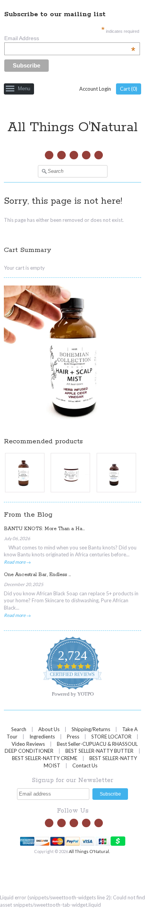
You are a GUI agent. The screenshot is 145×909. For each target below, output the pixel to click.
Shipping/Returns (91, 729)
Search (18, 729)
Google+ (98, 155)
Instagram (74, 155)
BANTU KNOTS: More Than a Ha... (44, 528)
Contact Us (84, 765)
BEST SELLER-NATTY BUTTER (99, 751)
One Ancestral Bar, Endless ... (37, 574)
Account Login (95, 89)
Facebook (61, 155)
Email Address (69, 38)
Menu (24, 88)
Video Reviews (28, 744)
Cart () (128, 89)
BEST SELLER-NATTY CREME (44, 758)
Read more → (17, 561)
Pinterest (86, 155)
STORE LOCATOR (111, 736)
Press (73, 736)
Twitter (49, 155)
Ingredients (42, 736)
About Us (49, 729)
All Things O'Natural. (90, 851)
